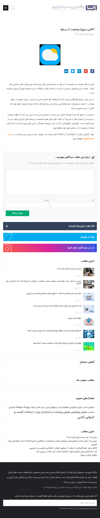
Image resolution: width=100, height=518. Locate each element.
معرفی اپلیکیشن (79, 412)
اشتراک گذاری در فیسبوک (92, 71)
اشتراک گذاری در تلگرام (79, 71)
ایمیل (47, 200)
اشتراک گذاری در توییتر (73, 71)
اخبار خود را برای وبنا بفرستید (81, 226)
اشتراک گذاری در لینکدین (66, 71)
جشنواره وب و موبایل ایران (57, 407)
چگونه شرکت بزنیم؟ (88, 455)
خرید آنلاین (40, 407)
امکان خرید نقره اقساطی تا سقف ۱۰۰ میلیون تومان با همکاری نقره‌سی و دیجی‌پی (63, 448)
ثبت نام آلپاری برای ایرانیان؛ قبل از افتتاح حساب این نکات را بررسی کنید (66, 451)
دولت (32, 407)
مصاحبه (91, 412)
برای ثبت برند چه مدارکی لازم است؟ (81, 437)
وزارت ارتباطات (32, 412)
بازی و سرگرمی (75, 407)
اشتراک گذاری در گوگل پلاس (86, 71)
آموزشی (91, 407)
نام (93, 200)
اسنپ (85, 407)
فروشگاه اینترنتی (15, 407)
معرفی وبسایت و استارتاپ (55, 412)
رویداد (26, 407)
